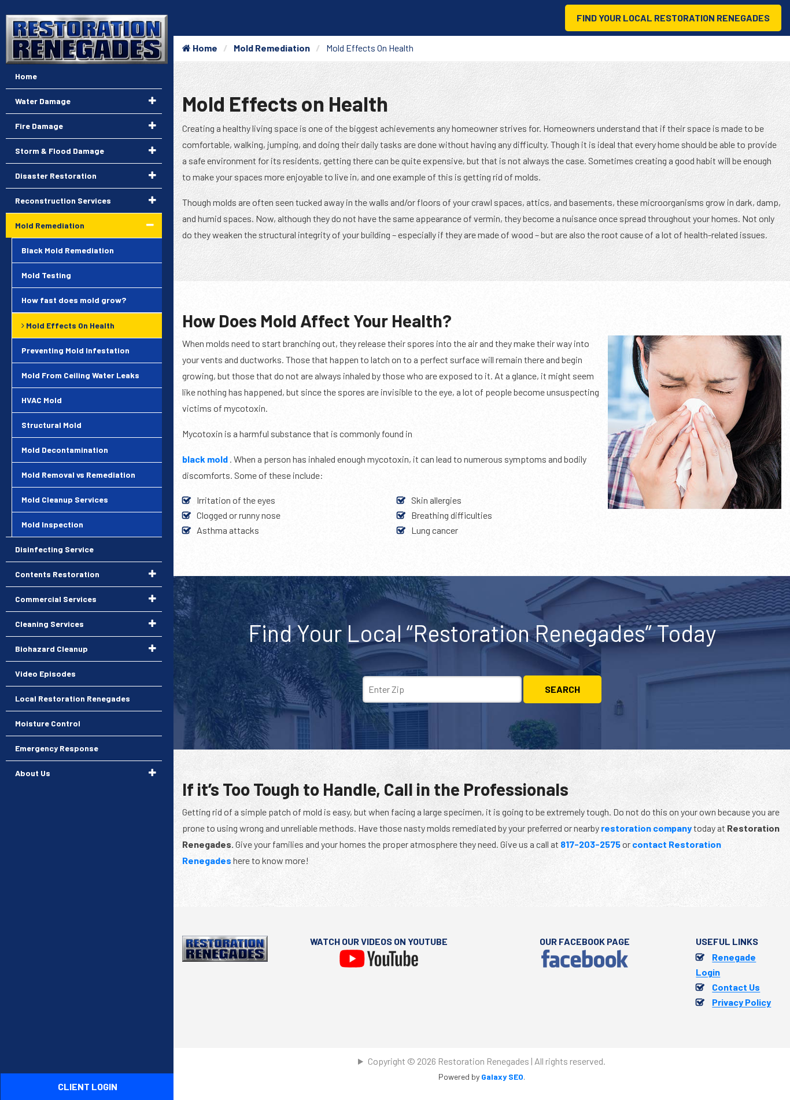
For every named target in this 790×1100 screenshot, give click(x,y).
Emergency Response (56, 748)
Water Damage (43, 101)
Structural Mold (51, 425)
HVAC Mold (41, 400)
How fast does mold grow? (73, 300)
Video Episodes (45, 673)
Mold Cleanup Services (64, 499)
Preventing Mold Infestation (75, 350)
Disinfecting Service (54, 549)
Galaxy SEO (502, 1076)
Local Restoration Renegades (72, 698)
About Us (32, 773)
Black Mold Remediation (67, 250)
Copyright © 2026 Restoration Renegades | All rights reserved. (487, 1060)
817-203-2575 (590, 844)
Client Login (87, 1086)
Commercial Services (56, 599)
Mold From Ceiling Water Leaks (80, 375)
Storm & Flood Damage (59, 151)
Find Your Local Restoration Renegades (673, 17)
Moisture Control (47, 723)
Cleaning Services (49, 624)
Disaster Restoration (56, 175)
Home (204, 47)
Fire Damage (39, 126)
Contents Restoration (57, 574)
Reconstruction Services (63, 200)
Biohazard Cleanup (51, 649)
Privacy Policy (741, 1001)
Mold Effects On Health (69, 325)
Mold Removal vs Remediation (78, 474)
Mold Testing (46, 275)
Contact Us (736, 986)
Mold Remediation (272, 47)
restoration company (646, 827)
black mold (206, 458)
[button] (152, 100)
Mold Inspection (52, 524)
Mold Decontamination (64, 450)
